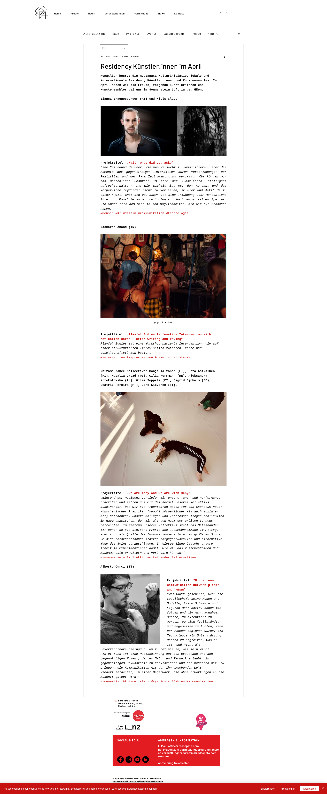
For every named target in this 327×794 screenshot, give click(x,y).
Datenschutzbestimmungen (142, 788)
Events (151, 34)
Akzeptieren (309, 788)
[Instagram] (129, 759)
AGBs (142, 781)
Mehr (211, 34)
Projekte (133, 34)
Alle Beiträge (94, 34)
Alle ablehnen (288, 788)
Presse (196, 34)
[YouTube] (137, 759)
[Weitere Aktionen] (224, 57)
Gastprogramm (174, 34)
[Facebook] (120, 759)
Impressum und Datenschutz (126, 781)
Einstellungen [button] (268, 788)
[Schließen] (323, 788)
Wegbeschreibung (154, 781)
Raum (115, 34)
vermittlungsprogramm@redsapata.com (189, 753)
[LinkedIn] (145, 759)
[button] (91, 13)
